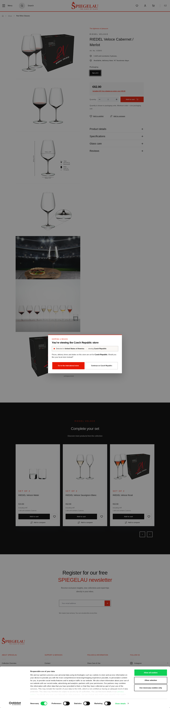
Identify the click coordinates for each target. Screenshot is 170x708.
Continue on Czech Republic (101, 366)
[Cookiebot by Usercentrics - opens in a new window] (15, 703)
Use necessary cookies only (150, 688)
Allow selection (151, 680)
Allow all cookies (151, 673)
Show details (120, 703)
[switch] (66, 703)
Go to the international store (68, 366)
